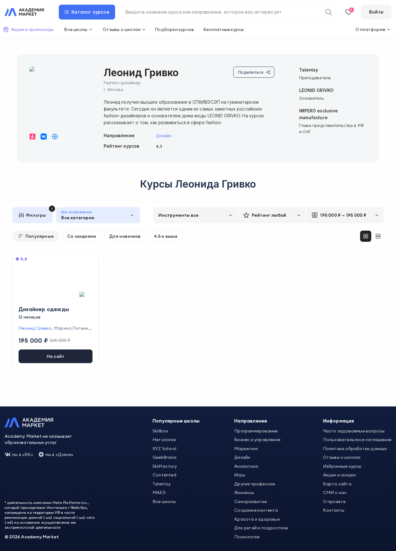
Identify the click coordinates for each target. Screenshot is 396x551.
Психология (247, 537)
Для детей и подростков (261, 528)
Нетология (164, 439)
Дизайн (163, 135)
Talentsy (162, 484)
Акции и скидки (339, 475)
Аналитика (246, 466)
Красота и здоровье (257, 519)
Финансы (244, 492)
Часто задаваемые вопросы (354, 431)
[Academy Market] (24, 12)
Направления (250, 421)
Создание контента (256, 510)
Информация (338, 421)
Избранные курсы (342, 466)
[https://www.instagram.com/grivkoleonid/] (32, 136)
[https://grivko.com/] (55, 136)
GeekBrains (165, 457)
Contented (164, 475)
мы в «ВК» (22, 454)
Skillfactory (165, 466)
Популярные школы (176, 421)
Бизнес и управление (257, 439)
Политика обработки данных (355, 448)
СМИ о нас (335, 492)
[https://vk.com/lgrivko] (44, 136)
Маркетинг (246, 448)
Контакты (334, 510)
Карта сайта (337, 484)
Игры (239, 475)
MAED (159, 492)
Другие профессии (254, 484)
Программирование (256, 431)
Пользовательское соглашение (357, 439)
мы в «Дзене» (59, 454)
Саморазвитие (250, 501)
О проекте (334, 501)
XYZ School (164, 448)
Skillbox (160, 431)
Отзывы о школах (342, 457)
